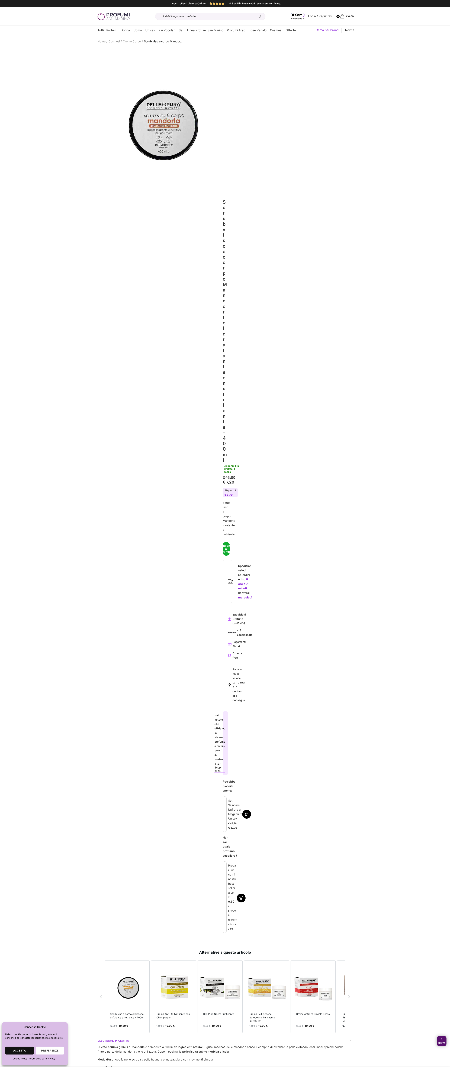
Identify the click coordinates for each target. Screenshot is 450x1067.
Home (101, 41)
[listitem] (127, 996)
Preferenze (50, 1050)
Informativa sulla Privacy (42, 1058)
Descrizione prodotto (113, 1040)
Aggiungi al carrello (226, 549)
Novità (349, 30)
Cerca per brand (327, 30)
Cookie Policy (20, 1058)
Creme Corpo (132, 41)
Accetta (19, 1050)
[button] (101, 997)
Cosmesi (114, 41)
